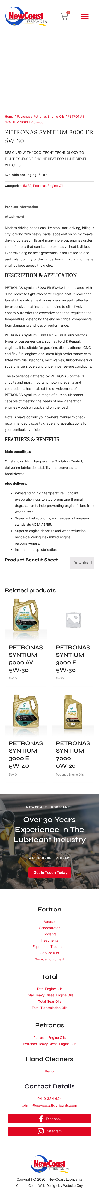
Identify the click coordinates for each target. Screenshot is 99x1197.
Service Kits (49, 953)
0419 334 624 (49, 1098)
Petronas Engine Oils (49, 116)
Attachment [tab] (14, 216)
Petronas (23, 116)
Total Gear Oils (49, 1001)
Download (82, 562)
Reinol (49, 1071)
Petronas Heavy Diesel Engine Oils (49, 1044)
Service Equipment (49, 959)
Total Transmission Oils (49, 1008)
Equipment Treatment (50, 947)
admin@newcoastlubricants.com (49, 1105)
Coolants (49, 934)
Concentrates (49, 928)
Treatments (49, 940)
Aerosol (49, 921)
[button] (85, 16)
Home (9, 116)
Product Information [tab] (21, 207)
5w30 (27, 186)
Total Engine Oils (49, 989)
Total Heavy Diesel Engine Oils (49, 995)
